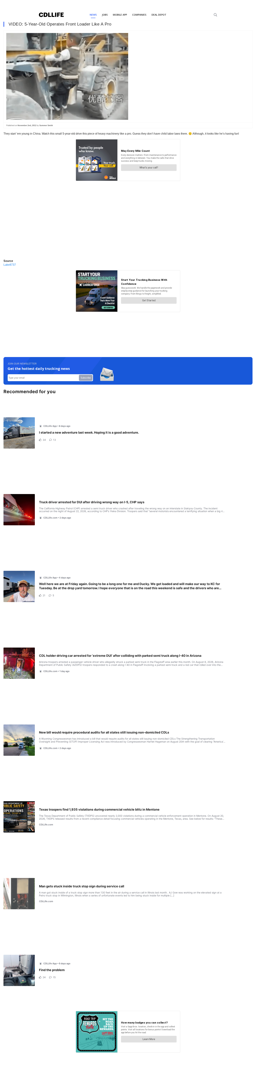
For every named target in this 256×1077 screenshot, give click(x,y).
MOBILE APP (120, 14)
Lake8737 (9, 264)
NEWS (93, 14)
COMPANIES (139, 14)
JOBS (105, 14)
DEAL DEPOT (159, 14)
